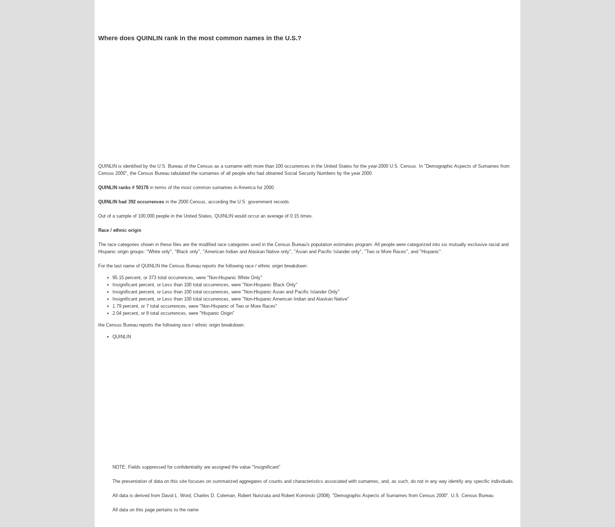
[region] (307, 104)
